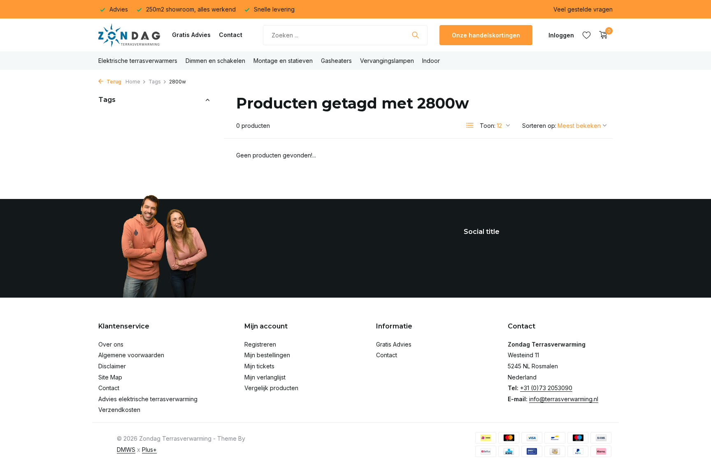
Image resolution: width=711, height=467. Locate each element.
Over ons (110, 344)
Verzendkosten (119, 409)
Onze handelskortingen (486, 35)
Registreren (260, 344)
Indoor (431, 60)
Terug (113, 82)
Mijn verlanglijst (265, 377)
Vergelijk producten (271, 387)
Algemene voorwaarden (131, 354)
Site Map (110, 377)
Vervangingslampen (387, 60)
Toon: (487, 125)
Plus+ (149, 449)
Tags (155, 82)
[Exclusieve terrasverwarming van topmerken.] (129, 34)
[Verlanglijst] (586, 34)
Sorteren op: (539, 125)
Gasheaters (336, 60)
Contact (230, 34)
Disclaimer (112, 366)
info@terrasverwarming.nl (563, 398)
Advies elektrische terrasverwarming (148, 398)
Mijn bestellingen (267, 354)
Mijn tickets (259, 366)
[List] (470, 125)
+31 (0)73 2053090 (546, 387)
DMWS (126, 449)
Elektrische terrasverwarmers (137, 60)
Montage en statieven (283, 60)
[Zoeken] (415, 35)
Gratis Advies (191, 34)
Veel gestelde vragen (583, 9)
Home (132, 82)
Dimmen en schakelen (215, 60)
